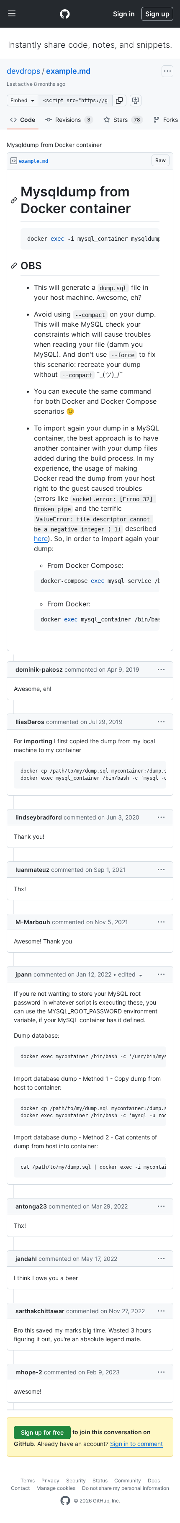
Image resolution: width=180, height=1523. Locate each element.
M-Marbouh (32, 921)
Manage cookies (55, 1488)
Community (127, 1480)
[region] (90, 410)
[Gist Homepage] (65, 14)
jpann (23, 974)
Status (100, 1480)
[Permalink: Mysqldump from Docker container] (15, 200)
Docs (154, 1480)
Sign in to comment (136, 1443)
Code (27, 119)
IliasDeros (29, 721)
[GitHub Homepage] (65, 1500)
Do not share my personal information (125, 1488)
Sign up (157, 14)
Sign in (124, 14)
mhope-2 (28, 1372)
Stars (126, 119)
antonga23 (31, 1206)
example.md (68, 71)
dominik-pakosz (39, 669)
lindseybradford (38, 817)
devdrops (23, 71)
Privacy (50, 1480)
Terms (28, 1480)
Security (76, 1480)
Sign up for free (42, 1432)
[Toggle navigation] (12, 13)
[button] (119, 100)
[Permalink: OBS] (15, 266)
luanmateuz (32, 869)
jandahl (26, 1258)
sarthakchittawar (39, 1310)
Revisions (72, 119)
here (41, 538)
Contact (20, 1488)
